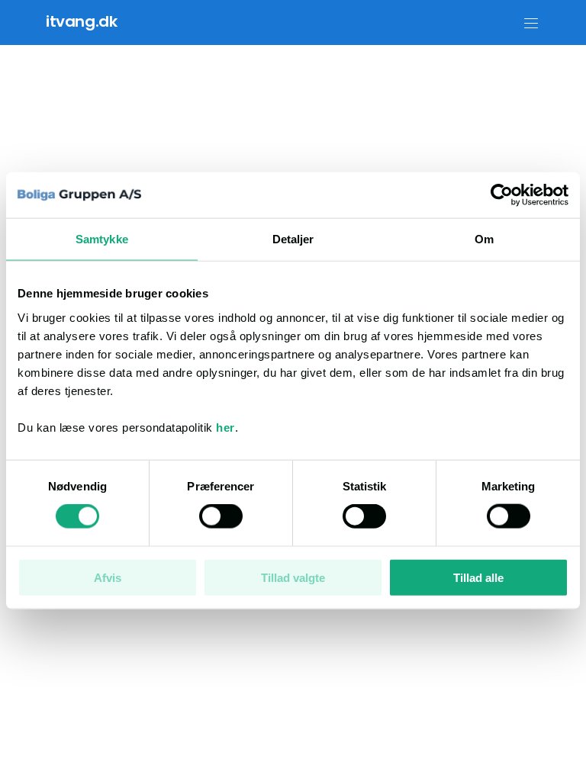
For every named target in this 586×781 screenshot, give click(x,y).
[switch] (221, 516)
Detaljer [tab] (293, 239)
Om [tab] (484, 239)
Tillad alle (478, 576)
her (225, 426)
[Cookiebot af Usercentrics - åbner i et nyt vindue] (501, 195)
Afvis (107, 576)
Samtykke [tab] (102, 239)
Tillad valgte (293, 576)
